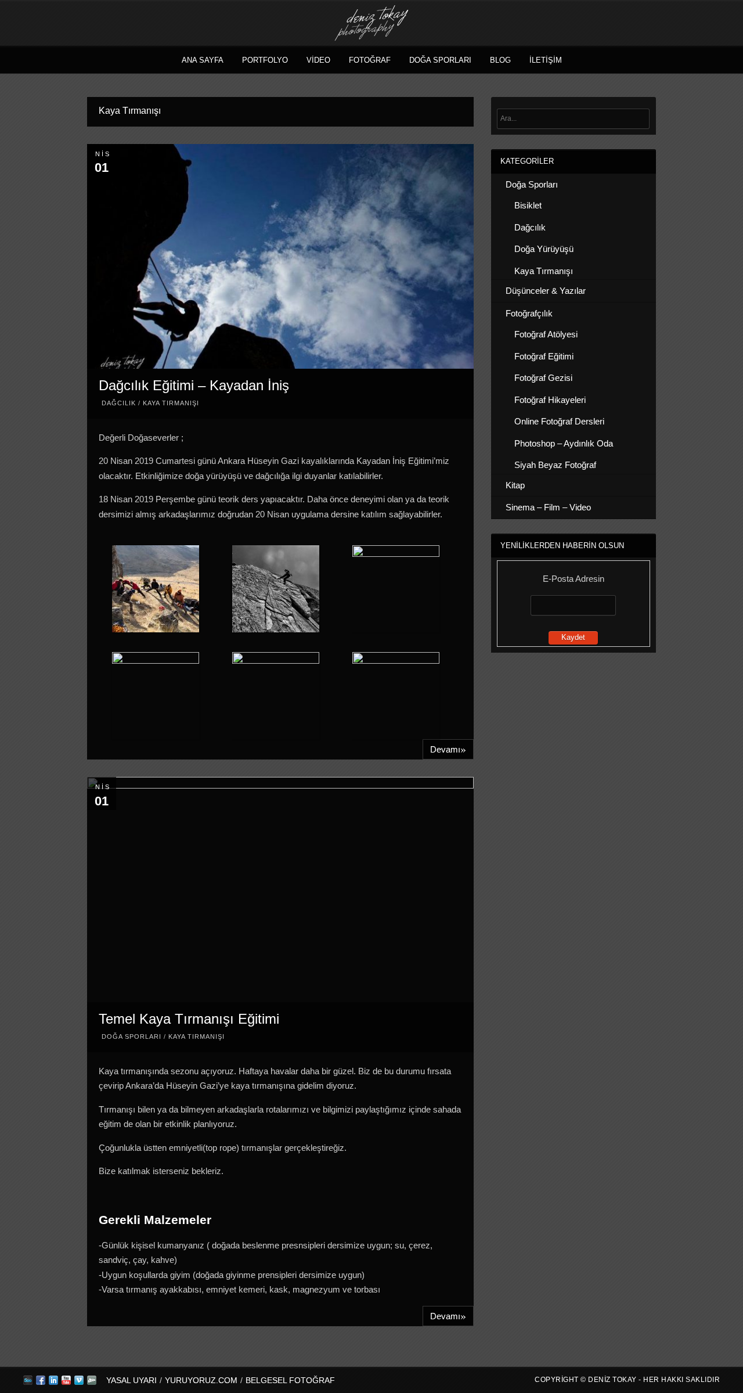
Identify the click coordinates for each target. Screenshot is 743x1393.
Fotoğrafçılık (529, 313)
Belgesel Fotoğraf (290, 1380)
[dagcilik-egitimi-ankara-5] (395, 588)
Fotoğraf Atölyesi (546, 334)
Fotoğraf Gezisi (543, 378)
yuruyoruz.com (201, 1380)
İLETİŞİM (545, 60)
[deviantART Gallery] (91, 1382)
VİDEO (318, 60)
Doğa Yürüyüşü (544, 249)
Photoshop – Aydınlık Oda (563, 443)
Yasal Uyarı (131, 1380)
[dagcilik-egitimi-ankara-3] (155, 591)
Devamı (448, 749)
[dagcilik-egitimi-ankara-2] (395, 695)
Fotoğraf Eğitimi (544, 356)
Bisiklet (528, 205)
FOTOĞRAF (370, 60)
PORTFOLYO (265, 60)
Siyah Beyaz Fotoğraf (555, 465)
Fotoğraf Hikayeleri (550, 400)
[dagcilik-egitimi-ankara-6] (155, 695)
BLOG (500, 60)
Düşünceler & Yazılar (546, 291)
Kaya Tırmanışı (171, 402)
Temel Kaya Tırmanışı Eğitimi (189, 1019)
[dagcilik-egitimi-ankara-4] (276, 591)
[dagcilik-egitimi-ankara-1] (276, 695)
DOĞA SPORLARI (440, 60)
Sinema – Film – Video (548, 507)
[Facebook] (40, 1382)
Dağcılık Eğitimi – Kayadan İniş (194, 385)
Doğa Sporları (131, 1036)
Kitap (515, 485)
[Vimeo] (79, 1382)
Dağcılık (119, 402)
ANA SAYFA (202, 60)
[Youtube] (66, 1382)
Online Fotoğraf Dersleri (559, 421)
